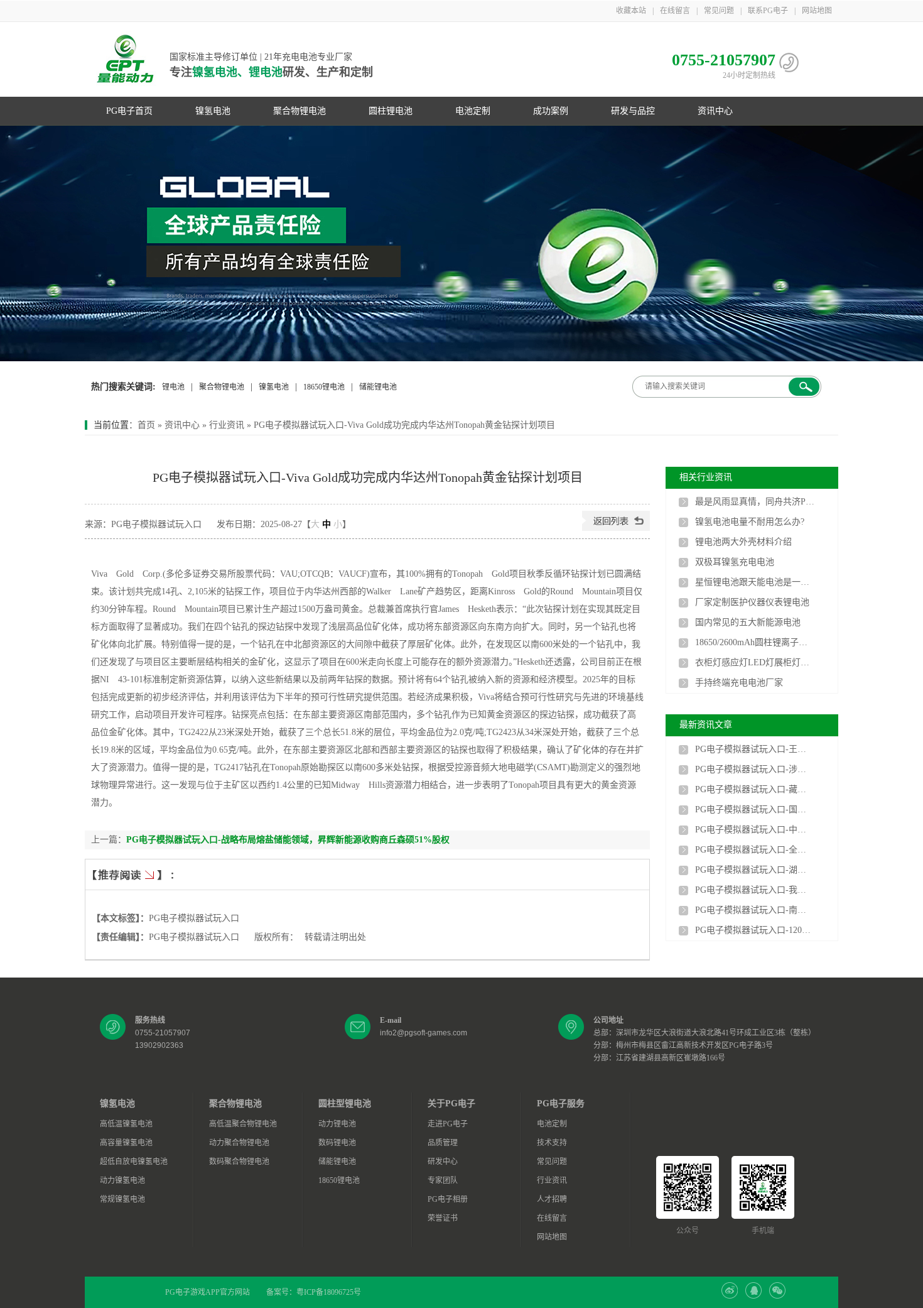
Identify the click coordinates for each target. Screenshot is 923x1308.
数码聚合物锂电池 (239, 1161)
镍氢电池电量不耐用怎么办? (749, 521)
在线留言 (675, 10)
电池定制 (472, 111)
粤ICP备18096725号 (328, 1292)
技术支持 (552, 1142)
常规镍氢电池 (122, 1199)
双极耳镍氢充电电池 (734, 562)
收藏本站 (631, 10)
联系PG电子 (768, 10)
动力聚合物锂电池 (239, 1142)
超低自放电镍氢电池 (134, 1161)
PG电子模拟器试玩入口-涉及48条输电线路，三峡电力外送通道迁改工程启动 (754, 769)
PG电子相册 (448, 1199)
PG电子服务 (561, 1103)
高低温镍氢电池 (126, 1124)
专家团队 (443, 1180)
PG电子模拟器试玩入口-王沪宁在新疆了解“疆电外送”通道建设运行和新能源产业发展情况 (754, 749)
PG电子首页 (129, 111)
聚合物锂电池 (299, 111)
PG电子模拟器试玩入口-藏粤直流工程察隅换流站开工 (754, 789)
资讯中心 (715, 111)
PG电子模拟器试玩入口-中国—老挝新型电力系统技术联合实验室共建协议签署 (754, 829)
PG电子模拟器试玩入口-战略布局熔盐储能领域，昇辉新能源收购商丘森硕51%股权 (288, 839)
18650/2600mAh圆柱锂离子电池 (754, 642)
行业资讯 (226, 425)
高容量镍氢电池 (126, 1142)
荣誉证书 (443, 1218)
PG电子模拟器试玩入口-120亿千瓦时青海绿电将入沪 (754, 930)
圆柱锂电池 (391, 111)
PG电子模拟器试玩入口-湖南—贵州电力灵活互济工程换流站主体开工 (754, 870)
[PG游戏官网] (125, 60)
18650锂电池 (324, 387)
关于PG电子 (451, 1103)
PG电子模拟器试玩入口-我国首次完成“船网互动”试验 (754, 890)
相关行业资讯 (705, 477)
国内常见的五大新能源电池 (748, 622)
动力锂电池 (337, 1124)
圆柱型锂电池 (344, 1103)
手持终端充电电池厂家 (739, 682)
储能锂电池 (378, 387)
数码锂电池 (337, 1142)
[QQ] (753, 1296)
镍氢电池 (212, 111)
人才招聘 (552, 1199)
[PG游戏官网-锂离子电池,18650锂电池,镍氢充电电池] (461, 243)
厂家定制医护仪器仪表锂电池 (752, 602)
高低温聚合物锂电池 (243, 1124)
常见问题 (719, 10)
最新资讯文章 (705, 724)
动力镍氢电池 (122, 1180)
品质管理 (443, 1142)
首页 (146, 425)
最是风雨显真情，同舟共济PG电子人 (754, 501)
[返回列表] (616, 528)
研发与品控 (633, 111)
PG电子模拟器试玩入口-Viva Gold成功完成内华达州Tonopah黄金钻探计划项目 (404, 425)
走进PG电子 (448, 1124)
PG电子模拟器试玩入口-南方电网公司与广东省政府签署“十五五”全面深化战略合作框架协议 (754, 910)
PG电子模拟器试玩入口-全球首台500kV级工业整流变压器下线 (754, 849)
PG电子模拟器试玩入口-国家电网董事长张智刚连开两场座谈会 (754, 809)
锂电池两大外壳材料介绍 (743, 542)
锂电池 (173, 387)
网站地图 (817, 10)
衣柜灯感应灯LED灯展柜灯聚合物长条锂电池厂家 (754, 662)
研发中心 (443, 1161)
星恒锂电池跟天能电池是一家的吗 (754, 582)
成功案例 (550, 111)
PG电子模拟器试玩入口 (194, 918)
